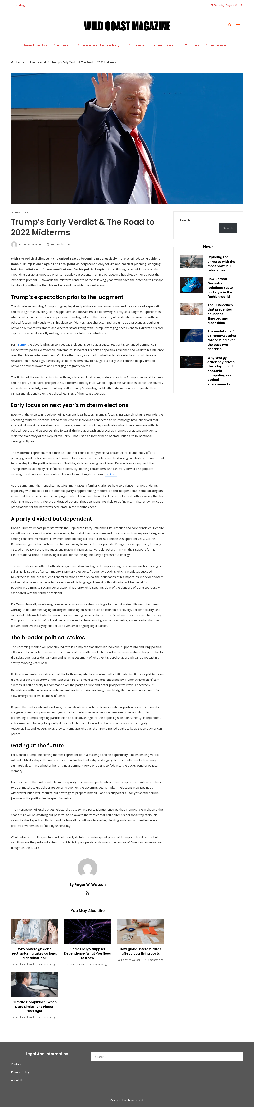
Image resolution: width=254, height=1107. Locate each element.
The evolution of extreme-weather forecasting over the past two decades (222, 340)
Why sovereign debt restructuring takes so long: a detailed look (34, 953)
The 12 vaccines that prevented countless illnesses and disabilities (220, 314)
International (20, 212)
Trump (21, 344)
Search (185, 220)
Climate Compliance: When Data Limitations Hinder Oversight (34, 1006)
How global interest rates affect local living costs (140, 951)
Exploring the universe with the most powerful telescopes (221, 264)
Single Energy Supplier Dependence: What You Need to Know (87, 953)
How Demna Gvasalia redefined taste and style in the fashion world (220, 288)
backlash (111, 474)
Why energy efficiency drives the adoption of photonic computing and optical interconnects (221, 371)
